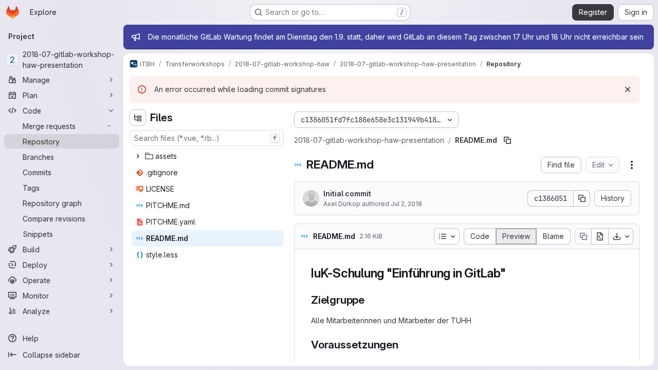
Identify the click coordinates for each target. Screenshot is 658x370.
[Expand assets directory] (138, 156)
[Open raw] (600, 236)
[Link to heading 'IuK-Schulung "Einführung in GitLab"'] (512, 273)
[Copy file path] (507, 140)
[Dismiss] (628, 89)
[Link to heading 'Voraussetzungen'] (404, 344)
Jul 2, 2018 (406, 204)
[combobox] (207, 138)
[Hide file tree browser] (138, 117)
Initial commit (347, 193)
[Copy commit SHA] (582, 198)
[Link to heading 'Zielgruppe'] (370, 299)
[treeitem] (208, 156)
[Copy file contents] (583, 236)
